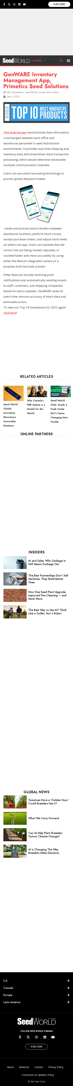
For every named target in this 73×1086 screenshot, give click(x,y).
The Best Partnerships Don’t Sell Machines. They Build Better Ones (48, 579)
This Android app (14, 132)
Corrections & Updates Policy (38, 1074)
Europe (7, 995)
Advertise (24, 1067)
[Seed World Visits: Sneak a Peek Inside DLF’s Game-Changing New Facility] (61, 396)
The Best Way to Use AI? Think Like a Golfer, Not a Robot (47, 611)
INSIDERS (36, 552)
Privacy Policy (55, 1067)
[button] (68, 60)
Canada (37, 60)
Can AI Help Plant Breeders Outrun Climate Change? (45, 834)
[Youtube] (24, 4)
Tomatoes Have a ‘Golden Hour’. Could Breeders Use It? (48, 801)
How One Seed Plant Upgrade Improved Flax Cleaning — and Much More (47, 595)
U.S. (5, 981)
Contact (38, 1067)
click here (9, 313)
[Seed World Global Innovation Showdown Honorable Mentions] (13, 400)
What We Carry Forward (43, 818)
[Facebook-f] (4, 4)
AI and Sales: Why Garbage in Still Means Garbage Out (47, 562)
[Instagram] (14, 4)
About (10, 1067)
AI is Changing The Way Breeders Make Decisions (43, 851)
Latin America (11, 1002)
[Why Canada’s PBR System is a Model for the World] (37, 396)
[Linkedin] (19, 4)
